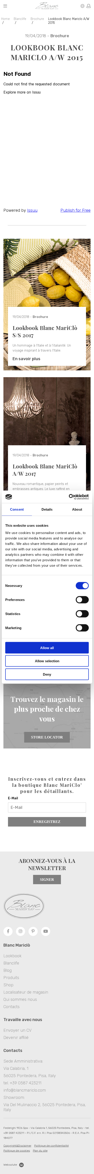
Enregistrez (47, 822)
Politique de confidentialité (51, 1145)
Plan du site (40, 1150)
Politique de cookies (16, 1150)
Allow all (47, 648)
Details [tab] (47, 509)
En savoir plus (26, 358)
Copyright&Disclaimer (17, 1145)
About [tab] (77, 509)
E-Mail (13, 798)
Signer (47, 879)
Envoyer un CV (17, 1030)
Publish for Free (75, 210)
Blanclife (20, 19)
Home (5, 19)
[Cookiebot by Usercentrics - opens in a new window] (69, 497)
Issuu (32, 210)
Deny (47, 674)
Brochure (37, 19)
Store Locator (47, 737)
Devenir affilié (16, 1037)
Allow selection (47, 661)
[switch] (82, 599)
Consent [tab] (17, 509)
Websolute (10, 1164)
